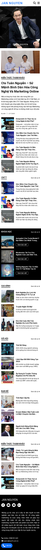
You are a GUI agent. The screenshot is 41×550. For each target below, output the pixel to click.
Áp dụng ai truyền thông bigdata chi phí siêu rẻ (26, 375)
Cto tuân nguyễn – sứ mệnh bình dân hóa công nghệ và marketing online (20, 87)
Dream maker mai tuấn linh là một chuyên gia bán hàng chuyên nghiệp (27, 413)
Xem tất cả (34, 178)
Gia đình (5, 286)
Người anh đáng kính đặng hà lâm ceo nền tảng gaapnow (27, 427)
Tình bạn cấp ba (22, 398)
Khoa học (6, 231)
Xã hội (4, 338)
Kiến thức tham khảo (13, 77)
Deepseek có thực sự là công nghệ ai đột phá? (26, 480)
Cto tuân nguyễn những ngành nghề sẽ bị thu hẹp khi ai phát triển (28, 164)
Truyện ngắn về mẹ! (24, 307)
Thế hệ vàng (21, 345)
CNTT (4, 177)
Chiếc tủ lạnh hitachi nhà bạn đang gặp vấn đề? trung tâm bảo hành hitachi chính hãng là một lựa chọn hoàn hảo (27, 451)
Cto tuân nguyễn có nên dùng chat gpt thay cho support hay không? (26, 149)
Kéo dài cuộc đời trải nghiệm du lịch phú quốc (26, 322)
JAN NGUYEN (12, 3)
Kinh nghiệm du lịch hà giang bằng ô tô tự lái (26, 293)
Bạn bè (5, 391)
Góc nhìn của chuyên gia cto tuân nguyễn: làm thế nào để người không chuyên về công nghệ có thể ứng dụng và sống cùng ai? (28, 185)
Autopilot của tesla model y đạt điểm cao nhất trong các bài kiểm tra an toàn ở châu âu (27, 239)
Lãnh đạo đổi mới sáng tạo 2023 (27, 360)
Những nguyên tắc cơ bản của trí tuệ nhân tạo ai (27, 268)
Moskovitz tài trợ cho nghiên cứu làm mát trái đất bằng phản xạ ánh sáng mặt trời (27, 254)
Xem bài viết (22, 245)
